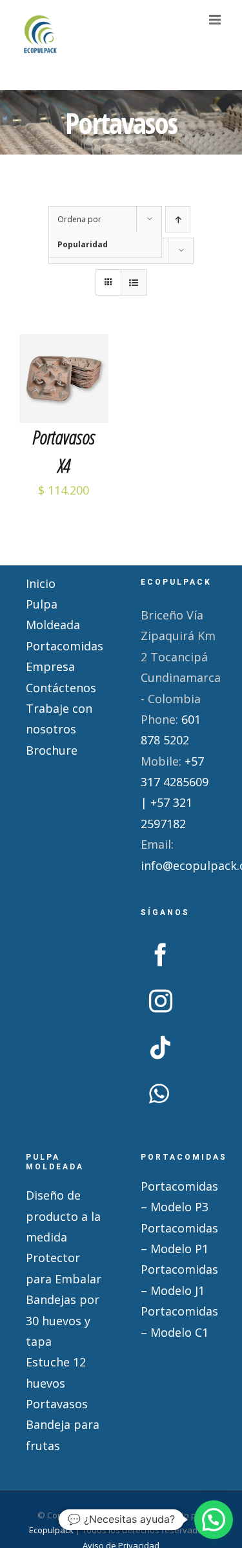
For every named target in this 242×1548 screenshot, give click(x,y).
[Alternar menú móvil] (216, 19)
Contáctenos (61, 687)
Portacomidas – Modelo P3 (179, 1196)
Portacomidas (64, 646)
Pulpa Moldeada (53, 614)
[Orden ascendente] (177, 219)
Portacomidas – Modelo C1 (179, 1321)
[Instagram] (161, 1001)
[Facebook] (161, 955)
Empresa (50, 666)
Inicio (40, 583)
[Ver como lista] (133, 282)
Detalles (64, 405)
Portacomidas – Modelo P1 (179, 1238)
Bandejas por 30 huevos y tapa (62, 1320)
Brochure (51, 750)
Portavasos (57, 1403)
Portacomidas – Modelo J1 (179, 1279)
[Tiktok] (161, 1048)
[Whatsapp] (159, 1094)
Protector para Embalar (63, 1268)
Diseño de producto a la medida (63, 1216)
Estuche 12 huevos (56, 1372)
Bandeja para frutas (62, 1435)
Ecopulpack (51, 1530)
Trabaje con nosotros (59, 719)
